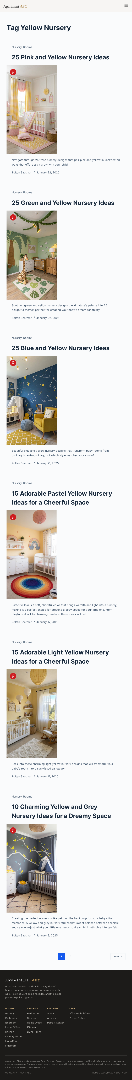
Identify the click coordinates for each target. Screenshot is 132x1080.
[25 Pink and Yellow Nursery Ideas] (66, 109)
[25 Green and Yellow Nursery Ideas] (66, 255)
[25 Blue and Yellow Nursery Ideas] (66, 400)
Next (116, 956)
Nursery (17, 47)
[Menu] (126, 6)
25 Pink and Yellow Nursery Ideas (60, 57)
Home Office (12, 1027)
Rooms (27, 47)
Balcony (9, 1013)
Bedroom (10, 1022)
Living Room (12, 1041)
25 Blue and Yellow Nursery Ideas (61, 348)
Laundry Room (13, 1036)
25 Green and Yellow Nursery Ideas (63, 202)
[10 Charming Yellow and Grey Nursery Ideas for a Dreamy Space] (66, 868)
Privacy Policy (77, 1018)
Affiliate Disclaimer (79, 1013)
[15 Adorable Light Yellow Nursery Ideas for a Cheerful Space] (66, 713)
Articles (51, 1018)
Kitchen (9, 1031)
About (50, 1013)
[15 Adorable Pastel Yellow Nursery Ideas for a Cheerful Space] (66, 554)
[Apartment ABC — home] (16, 6)
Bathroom (11, 1018)
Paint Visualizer (55, 1022)
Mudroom (10, 1045)
